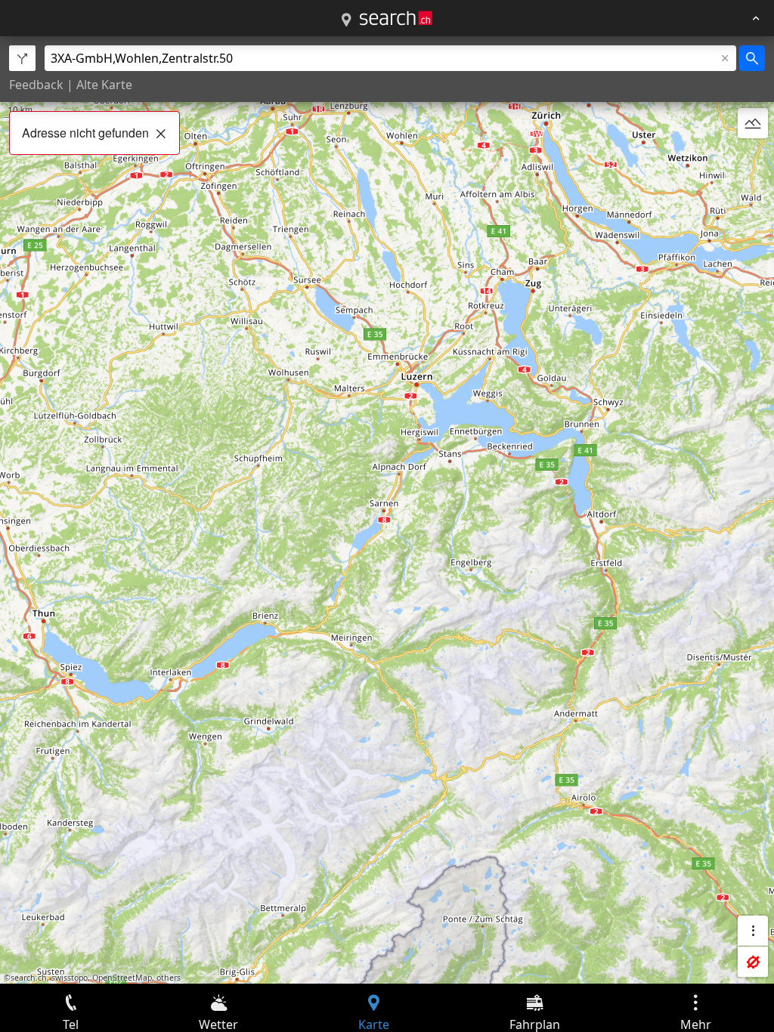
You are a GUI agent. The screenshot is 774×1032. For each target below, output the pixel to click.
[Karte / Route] (346, 20)
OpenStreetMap (122, 977)
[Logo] (396, 18)
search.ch (29, 977)
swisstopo (69, 977)
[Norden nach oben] (753, 159)
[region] (387, 510)
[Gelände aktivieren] (753, 123)
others (168, 977)
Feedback (36, 84)
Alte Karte (104, 84)
